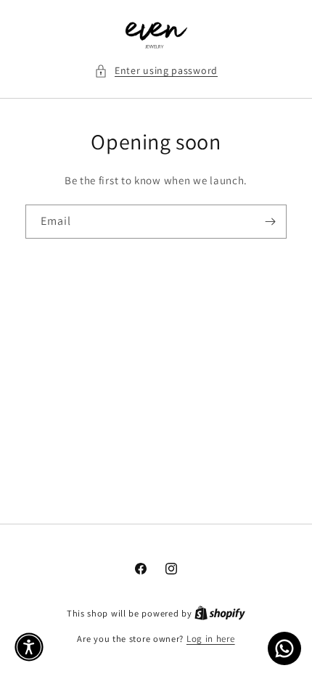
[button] (156, 71)
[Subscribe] (270, 222)
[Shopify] (219, 613)
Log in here (210, 638)
